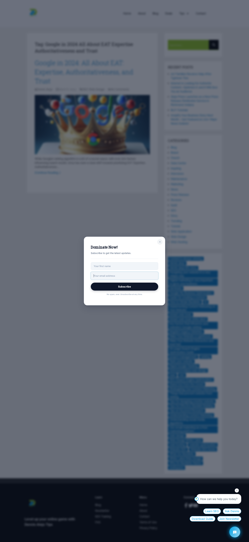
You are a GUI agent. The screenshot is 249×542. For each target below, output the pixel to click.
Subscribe (124, 286)
